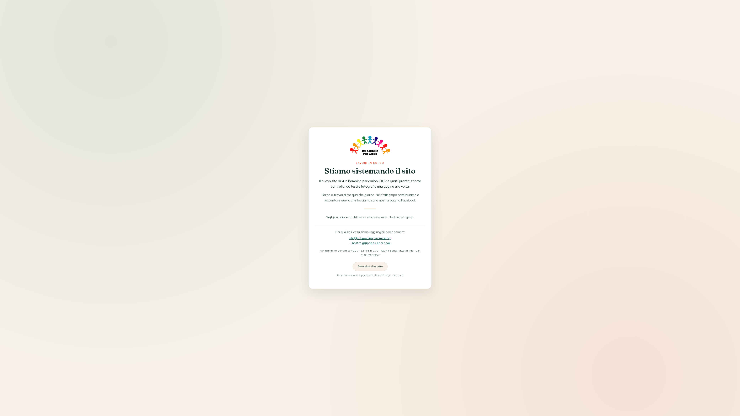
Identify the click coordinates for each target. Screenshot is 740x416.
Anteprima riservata (370, 266)
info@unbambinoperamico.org (370, 238)
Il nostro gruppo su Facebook (370, 243)
